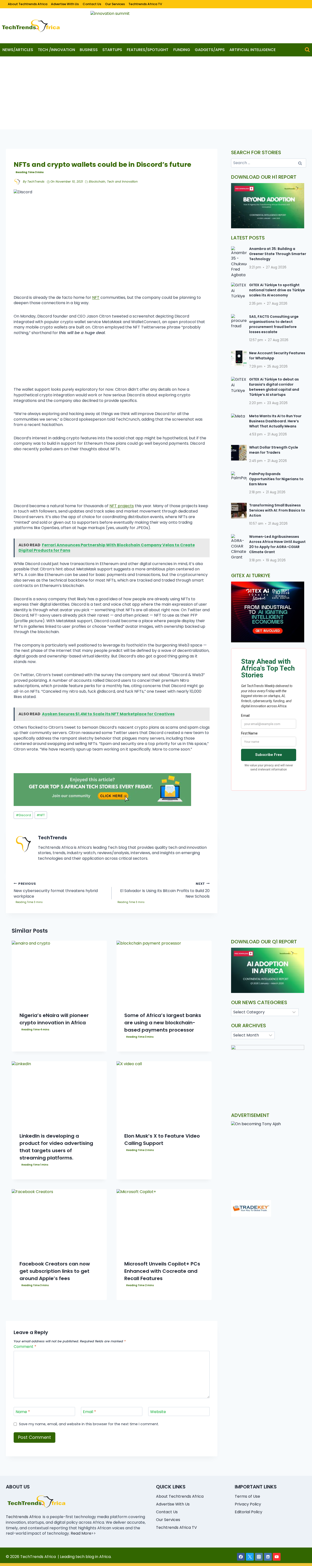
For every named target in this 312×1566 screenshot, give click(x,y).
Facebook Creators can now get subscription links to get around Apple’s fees (55, 1271)
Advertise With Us (65, 4)
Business (89, 50)
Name (23, 1412)
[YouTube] (277, 1557)
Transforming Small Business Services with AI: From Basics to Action (277, 510)
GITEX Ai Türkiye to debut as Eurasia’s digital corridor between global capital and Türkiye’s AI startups (274, 387)
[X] (250, 1557)
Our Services (115, 4)
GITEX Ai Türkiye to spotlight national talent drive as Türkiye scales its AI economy (277, 290)
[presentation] (59, 972)
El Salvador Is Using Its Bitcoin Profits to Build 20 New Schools (165, 890)
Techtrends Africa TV (145, 4)
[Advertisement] (156, 93)
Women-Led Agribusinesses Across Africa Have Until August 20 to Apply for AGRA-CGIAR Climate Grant (277, 544)
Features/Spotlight (147, 50)
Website (158, 1412)
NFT (95, 297)
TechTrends (35, 181)
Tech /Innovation (56, 50)
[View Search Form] (307, 49)
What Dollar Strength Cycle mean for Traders (273, 450)
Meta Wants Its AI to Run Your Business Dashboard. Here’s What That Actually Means (275, 421)
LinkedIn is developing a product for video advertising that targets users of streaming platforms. (56, 1146)
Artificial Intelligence (252, 50)
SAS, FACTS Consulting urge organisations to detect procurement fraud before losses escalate (274, 324)
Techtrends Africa (23, 1517)
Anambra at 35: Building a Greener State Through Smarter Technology (277, 253)
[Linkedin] (268, 1557)
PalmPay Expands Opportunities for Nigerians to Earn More (276, 479)
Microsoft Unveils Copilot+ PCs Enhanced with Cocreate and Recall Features (162, 1271)
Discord (23, 815)
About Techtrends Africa (27, 4)
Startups (112, 50)
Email (89, 1412)
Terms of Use (247, 1496)
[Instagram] (259, 1557)
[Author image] (17, 182)
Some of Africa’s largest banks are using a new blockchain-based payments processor (162, 1022)
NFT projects (121, 506)
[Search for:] (268, 163)
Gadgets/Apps (210, 50)
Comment (25, 1346)
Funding (181, 50)
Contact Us (92, 4)
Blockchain (97, 181)
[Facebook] (241, 1557)
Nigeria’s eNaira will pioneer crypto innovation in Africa (54, 1019)
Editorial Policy (248, 1512)
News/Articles (17, 50)
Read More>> (83, 1533)
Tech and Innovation (122, 181)
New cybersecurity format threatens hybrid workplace (56, 890)
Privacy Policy (248, 1504)
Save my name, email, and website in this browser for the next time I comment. (89, 1424)
